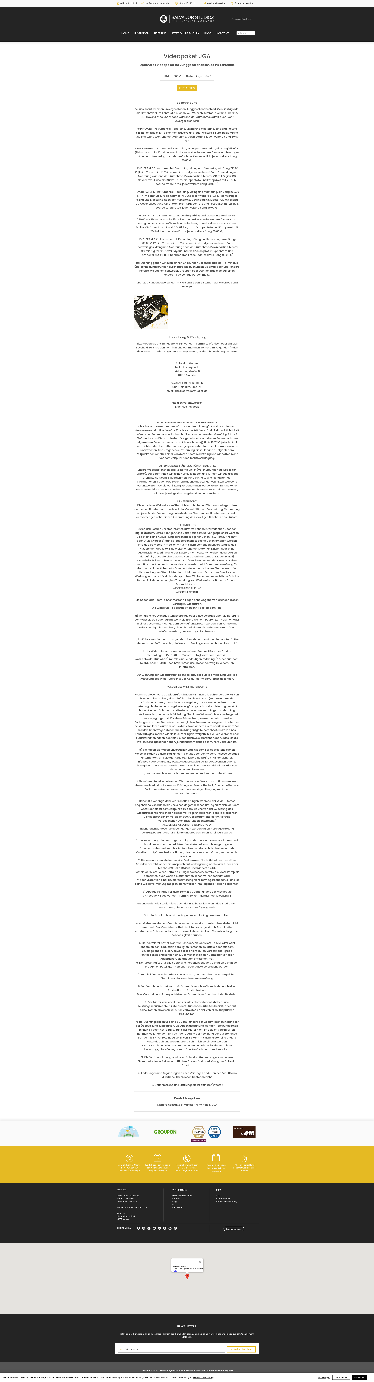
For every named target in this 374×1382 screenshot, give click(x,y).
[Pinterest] (164, 1228)
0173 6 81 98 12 (127, 1198)
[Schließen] (370, 1377)
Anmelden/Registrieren (242, 19)
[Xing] (175, 1228)
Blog (174, 1201)
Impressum (177, 1207)
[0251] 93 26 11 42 (131, 1195)
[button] (141, 33)
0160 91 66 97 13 (130, 1201)
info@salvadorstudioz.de (135, 1207)
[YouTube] (154, 1228)
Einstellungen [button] (324, 1377)
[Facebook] (138, 1228)
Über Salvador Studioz (183, 1195)
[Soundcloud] (159, 1228)
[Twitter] (148, 1228)
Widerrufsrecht (223, 1198)
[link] (187, 88)
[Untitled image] (151, 312)
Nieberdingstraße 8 (126, 1216)
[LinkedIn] (170, 1228)
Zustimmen (359, 1377)
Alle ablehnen (341, 1377)
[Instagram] (143, 1228)
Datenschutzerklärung (226, 1201)
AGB (218, 1195)
